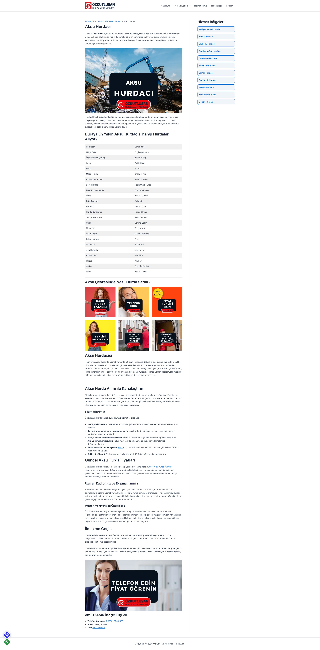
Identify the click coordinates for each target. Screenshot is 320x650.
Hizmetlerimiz (200, 6)
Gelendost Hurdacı (208, 58)
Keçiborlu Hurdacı (207, 94)
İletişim (229, 6)
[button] (189, 6)
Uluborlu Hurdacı (207, 44)
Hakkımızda (216, 6)
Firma (120, 447)
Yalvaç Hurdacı (206, 36)
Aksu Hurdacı (98, 627)
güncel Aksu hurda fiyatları (159, 466)
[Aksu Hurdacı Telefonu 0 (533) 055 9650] (7, 635)
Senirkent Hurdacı (207, 80)
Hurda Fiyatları (181, 6)
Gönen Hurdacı (206, 102)
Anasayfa (165, 6)
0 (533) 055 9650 (114, 621)
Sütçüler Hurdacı (207, 65)
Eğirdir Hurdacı (206, 73)
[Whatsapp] (7, 642)
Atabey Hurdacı (206, 87)
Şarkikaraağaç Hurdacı (209, 51)
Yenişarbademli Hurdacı (210, 29)
